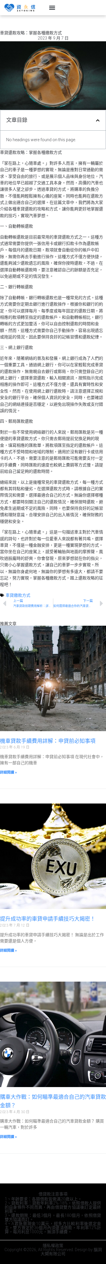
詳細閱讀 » (8, 772)
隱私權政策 (53, 1245)
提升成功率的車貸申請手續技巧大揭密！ (47, 919)
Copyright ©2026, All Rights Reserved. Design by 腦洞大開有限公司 (53, 1251)
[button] (52, 8)
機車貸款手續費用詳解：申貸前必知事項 (47, 741)
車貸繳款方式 (18, 595)
